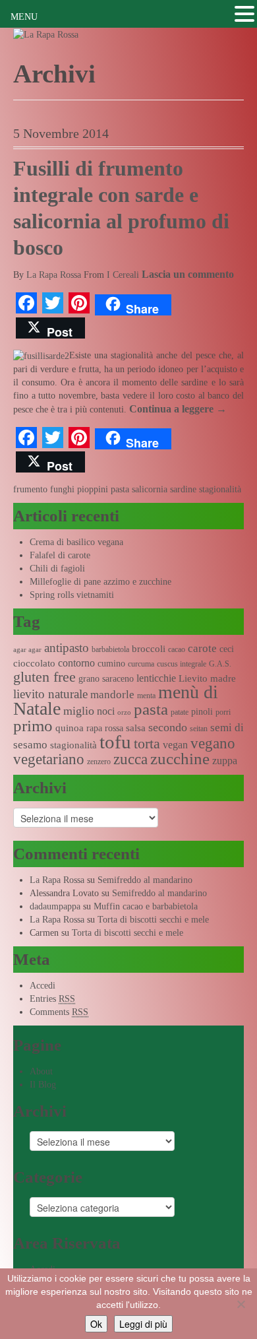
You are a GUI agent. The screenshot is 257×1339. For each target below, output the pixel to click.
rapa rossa (104, 728)
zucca (130, 759)
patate (179, 712)
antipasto (66, 648)
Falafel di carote (60, 555)
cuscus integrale (181, 664)
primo (33, 726)
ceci (226, 649)
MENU (24, 17)
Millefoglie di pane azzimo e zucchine (100, 582)
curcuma (141, 664)
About (41, 1071)
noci (106, 711)
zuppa (224, 760)
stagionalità (220, 489)
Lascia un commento (188, 274)
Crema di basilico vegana (76, 542)
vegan (175, 744)
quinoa (69, 728)
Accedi (42, 986)
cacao (176, 649)
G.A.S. (220, 664)
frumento (30, 489)
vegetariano (48, 759)
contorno (76, 663)
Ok (96, 1323)
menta (146, 695)
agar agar (27, 649)
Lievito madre (207, 678)
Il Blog (43, 1085)
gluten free (44, 677)
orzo (124, 712)
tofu (115, 741)
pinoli (202, 712)
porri (223, 712)
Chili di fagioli (57, 568)
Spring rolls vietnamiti (72, 595)
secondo (167, 727)
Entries (52, 999)
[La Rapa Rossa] (45, 34)
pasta (120, 489)
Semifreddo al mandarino (145, 880)
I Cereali (123, 275)
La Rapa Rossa (53, 275)
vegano (212, 743)
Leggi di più (143, 1323)
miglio (78, 710)
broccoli (148, 648)
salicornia (149, 489)
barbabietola (110, 649)
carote (202, 648)
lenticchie (156, 678)
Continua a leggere (178, 408)
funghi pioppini (79, 489)
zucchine (180, 758)
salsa (136, 728)
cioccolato (34, 663)
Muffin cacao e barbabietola (146, 906)
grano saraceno (106, 679)
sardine (183, 489)
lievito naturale (50, 694)
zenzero (99, 761)
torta (147, 743)
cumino (111, 664)
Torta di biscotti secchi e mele (153, 920)
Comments (59, 1012)
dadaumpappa (55, 906)
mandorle (112, 694)
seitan (199, 728)
